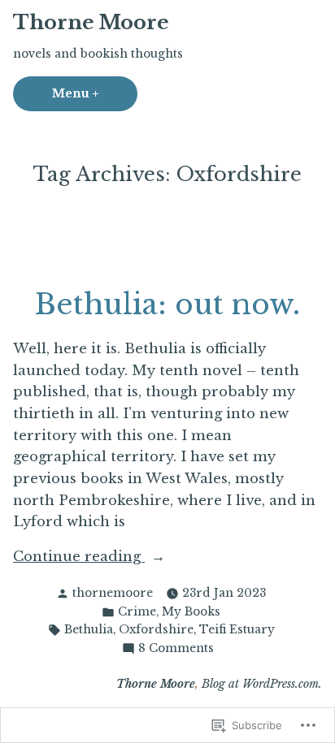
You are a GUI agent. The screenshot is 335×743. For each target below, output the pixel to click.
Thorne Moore (91, 22)
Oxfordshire (156, 630)
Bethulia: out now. (167, 304)
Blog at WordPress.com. (262, 684)
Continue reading (79, 557)
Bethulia (88, 630)
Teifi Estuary (237, 630)
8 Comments (176, 649)
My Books (191, 612)
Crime (137, 612)
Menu (94, 94)
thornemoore (112, 593)
